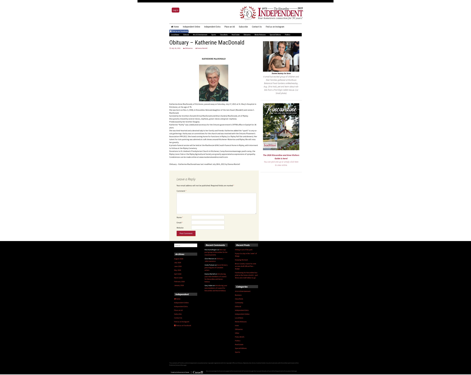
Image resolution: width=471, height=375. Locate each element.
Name (180, 217)
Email (180, 222)
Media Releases (260, 35)
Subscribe (243, 26)
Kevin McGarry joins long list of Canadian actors (216, 267)
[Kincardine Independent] (270, 13)
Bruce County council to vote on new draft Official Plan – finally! (245, 266)
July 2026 (177, 262)
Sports (213, 35)
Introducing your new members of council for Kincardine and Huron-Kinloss (216, 288)
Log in (175, 10)
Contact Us (257, 26)
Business (238, 295)
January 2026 (179, 285)
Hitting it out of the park (243, 250)
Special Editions (275, 35)
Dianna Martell (202, 48)
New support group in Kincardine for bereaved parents (216, 252)
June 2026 (178, 266)
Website (180, 227)
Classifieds (224, 35)
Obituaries (247, 35)
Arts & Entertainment (200, 35)
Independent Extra (212, 26)
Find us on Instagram (275, 26)
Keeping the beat (241, 260)
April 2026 (177, 274)
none (237, 325)
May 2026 (177, 270)
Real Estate (236, 35)
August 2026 (178, 259)
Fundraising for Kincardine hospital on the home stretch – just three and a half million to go (246, 275)
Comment (181, 191)
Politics (287, 35)
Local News (175, 35)
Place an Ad (229, 26)
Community (239, 303)
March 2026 (178, 278)
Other (237, 333)
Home (176, 26)
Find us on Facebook (180, 31)
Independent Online (191, 26)
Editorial (186, 35)
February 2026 (179, 281)
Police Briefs (239, 337)
